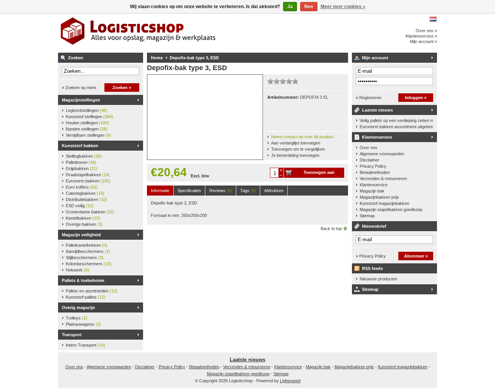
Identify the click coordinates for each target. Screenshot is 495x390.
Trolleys (76, 318)
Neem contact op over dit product (302, 136)
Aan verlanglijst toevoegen (295, 143)
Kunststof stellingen (89, 116)
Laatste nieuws (377, 110)
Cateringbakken (85, 193)
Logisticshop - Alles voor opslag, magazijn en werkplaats (160, 33)
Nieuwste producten (378, 279)
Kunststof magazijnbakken (384, 203)
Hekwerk (77, 270)
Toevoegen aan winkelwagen (319, 174)
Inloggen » (416, 97)
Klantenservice (377, 137)
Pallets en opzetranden (92, 291)
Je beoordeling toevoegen (295, 155)
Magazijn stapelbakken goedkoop (391, 209)
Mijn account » (423, 41)
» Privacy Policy (371, 256)
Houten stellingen (87, 122)
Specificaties (189, 190)
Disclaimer (369, 160)
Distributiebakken (86, 199)
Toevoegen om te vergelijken (298, 149)
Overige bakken (84, 224)
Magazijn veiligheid (81, 234)
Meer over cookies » (343, 6)
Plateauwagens (83, 324)
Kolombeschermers (88, 263)
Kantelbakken (83, 218)
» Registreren (368, 97)
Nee (308, 6)
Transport (72, 334)
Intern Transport (85, 345)
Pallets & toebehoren (83, 280)
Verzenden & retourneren (383, 178)
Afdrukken (273, 190)
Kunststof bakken (80, 145)
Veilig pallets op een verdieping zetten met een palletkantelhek (396, 120)
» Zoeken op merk (79, 87)
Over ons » (426, 30)
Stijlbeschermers (85, 257)
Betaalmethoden (375, 172)
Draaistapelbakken (88, 174)
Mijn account (375, 57)
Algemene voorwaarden (382, 153)
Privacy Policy (373, 166)
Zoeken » (122, 87)
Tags (248, 190)
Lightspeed (290, 380)
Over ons (368, 147)
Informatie (160, 190)
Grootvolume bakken (90, 212)
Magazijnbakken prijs (379, 197)
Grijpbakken (81, 168)
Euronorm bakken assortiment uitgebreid (396, 126)
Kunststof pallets (86, 297)
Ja (290, 6)
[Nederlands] (433, 19)
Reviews (220, 190)
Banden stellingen (87, 129)
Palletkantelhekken (87, 245)
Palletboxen (81, 162)
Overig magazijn (78, 307)
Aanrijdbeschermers (88, 251)
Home (157, 57)
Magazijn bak (372, 191)
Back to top (331, 228)
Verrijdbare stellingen (88, 135)
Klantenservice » (421, 36)
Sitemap (367, 215)
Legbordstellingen (87, 110)
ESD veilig (80, 205)
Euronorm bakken (88, 181)
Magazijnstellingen (81, 100)
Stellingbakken (84, 156)
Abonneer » (416, 256)
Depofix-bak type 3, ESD (194, 57)
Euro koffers (82, 187)
